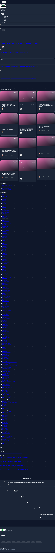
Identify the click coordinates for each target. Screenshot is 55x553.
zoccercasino (4, 232)
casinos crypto (4, 439)
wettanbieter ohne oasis (5, 279)
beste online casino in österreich (6, 432)
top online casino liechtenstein (6, 401)
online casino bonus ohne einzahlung (7, 436)
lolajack (3, 215)
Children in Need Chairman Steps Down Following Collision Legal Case (20, 43)
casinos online (4, 224)
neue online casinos (4, 417)
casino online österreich (5, 431)
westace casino (4, 199)
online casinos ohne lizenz (5, 336)
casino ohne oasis (4, 211)
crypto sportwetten (4, 353)
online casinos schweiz (5, 442)
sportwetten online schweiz (5, 384)
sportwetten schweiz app (5, 392)
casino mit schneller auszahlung (6, 189)
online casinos (4, 217)
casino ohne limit (4, 323)
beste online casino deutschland (6, 367)
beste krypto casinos (5, 391)
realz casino (3, 202)
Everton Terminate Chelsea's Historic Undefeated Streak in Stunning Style (26, 152)
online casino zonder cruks (5, 315)
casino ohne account (5, 289)
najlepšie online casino (5, 361)
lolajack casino (4, 205)
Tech (4, 21)
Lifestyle (5, 17)
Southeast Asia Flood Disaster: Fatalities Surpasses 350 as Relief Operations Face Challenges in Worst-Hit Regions (9, 128)
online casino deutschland (5, 375)
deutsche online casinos (5, 273)
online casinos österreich (5, 257)
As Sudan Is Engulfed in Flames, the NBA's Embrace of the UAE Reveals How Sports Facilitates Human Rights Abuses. (18, 78)
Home (3, 9)
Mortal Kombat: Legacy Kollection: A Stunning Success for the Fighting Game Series (12, 465)
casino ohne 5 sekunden (5, 394)
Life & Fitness (6, 16)
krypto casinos (4, 256)
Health (5, 15)
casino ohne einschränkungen (6, 395)
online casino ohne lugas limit (6, 397)
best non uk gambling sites (5, 255)
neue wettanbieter (4, 328)
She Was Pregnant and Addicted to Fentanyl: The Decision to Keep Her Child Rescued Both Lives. (14, 469)
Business (8, 542)
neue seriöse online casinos (5, 222)
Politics (5, 19)
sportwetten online (4, 369)
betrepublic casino (4, 201)
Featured (3, 13)
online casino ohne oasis (5, 210)
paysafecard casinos (4, 305)
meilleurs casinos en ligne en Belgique (7, 185)
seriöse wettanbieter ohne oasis (6, 290)
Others (5, 18)
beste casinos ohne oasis (5, 288)
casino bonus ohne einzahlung (6, 368)
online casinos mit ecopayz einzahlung (7, 195)
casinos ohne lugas (4, 227)
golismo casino (4, 203)
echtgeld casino (4, 295)
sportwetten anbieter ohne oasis (6, 310)
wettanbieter (3, 229)
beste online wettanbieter (5, 429)
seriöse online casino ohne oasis (6, 223)
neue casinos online (4, 405)
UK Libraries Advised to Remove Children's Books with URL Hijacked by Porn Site (9, 105)
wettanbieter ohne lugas (5, 239)
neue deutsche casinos (5, 264)
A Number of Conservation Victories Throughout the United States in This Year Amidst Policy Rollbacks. (26, 129)
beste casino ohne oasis (5, 286)
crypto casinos (4, 266)
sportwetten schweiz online (5, 281)
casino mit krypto (4, 356)
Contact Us (3, 22)
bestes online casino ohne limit (6, 343)
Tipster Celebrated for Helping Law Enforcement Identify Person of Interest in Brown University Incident (45, 172)
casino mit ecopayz (4, 196)
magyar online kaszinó (5, 360)
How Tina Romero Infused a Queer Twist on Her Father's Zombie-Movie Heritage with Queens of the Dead (46, 150)
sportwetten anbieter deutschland (6, 363)
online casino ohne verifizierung (6, 277)
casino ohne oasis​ (4, 330)
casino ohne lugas (4, 236)
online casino (4, 220)
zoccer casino (4, 207)
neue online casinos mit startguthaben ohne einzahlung (9, 362)
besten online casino (5, 260)
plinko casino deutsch (5, 293)
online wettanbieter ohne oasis (6, 385)
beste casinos (4, 250)
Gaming (28, 542)
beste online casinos (4, 316)
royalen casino (4, 200)
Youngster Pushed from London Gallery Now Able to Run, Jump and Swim (11, 453)
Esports (13, 542)
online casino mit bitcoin (5, 301)
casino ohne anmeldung (5, 325)
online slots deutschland (5, 370)
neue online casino (4, 280)
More (3, 14)
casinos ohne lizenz (4, 246)
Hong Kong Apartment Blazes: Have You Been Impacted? (27, 105)
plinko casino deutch (5, 299)
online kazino (4, 347)
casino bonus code (4, 386)
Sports (5, 20)
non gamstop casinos (5, 284)
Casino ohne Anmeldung (5, 335)
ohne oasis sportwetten (5, 388)
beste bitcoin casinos (5, 380)
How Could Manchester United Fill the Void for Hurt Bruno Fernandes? (14, 52)
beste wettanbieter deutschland (6, 433)
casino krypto (4, 346)
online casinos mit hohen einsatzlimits (7, 438)
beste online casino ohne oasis (6, 225)
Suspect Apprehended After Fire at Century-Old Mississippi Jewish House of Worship (46, 105)
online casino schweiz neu (5, 408)
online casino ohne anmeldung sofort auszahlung (8, 381)
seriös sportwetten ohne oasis (6, 364)
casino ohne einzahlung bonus (6, 190)
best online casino (4, 378)
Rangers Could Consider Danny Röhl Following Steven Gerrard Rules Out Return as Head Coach (26, 175)
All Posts (3, 10)
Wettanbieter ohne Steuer (5, 221)
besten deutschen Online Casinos (6, 344)
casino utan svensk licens (5, 355)
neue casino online (4, 263)
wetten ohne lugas (4, 393)
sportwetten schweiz (5, 226)
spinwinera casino (4, 198)
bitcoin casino (4, 374)
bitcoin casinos (4, 283)
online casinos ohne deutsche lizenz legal (7, 387)
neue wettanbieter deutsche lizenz (6, 188)
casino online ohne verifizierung (6, 352)
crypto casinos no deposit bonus (6, 371)
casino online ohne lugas (5, 291)
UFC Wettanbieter (4, 274)
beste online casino (4, 333)
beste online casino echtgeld (6, 437)
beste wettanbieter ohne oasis (6, 292)
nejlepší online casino (5, 383)
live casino (3, 379)
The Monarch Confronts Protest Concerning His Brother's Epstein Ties (10, 461)
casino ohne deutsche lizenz (6, 337)
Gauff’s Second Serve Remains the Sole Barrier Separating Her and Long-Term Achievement (9, 151)
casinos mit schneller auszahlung (6, 296)
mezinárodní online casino (5, 358)
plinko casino (4, 332)
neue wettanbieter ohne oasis (6, 309)
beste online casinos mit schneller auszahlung (8, 396)
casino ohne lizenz (4, 235)
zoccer (3, 194)
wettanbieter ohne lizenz (5, 230)
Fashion (3, 12)
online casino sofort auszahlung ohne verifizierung (9, 389)
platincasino (3, 400)
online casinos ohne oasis (5, 216)
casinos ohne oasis (4, 197)
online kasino (4, 348)
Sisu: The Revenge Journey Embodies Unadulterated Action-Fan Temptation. (8, 174)
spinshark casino (4, 204)
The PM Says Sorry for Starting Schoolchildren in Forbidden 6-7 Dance (45, 127)
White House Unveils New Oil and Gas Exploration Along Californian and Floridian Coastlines (14, 457)
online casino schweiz (5, 237)
